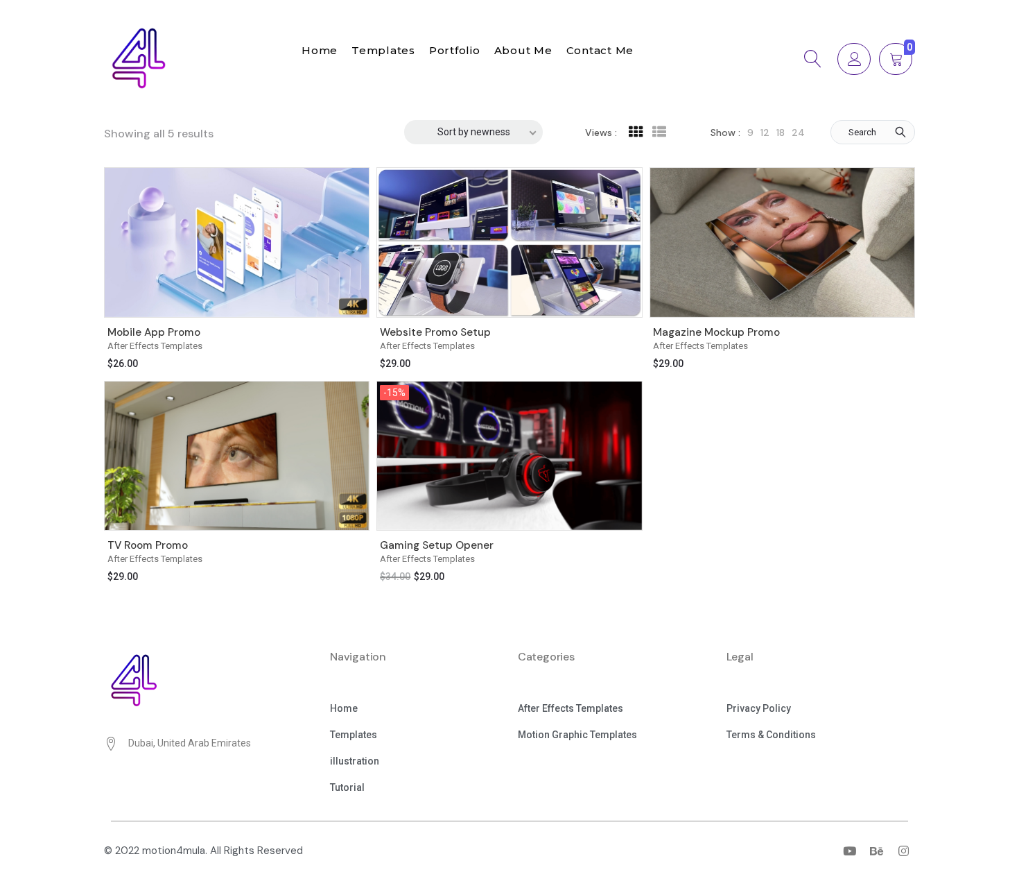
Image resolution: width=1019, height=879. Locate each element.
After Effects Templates (154, 346)
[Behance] (876, 850)
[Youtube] (849, 850)
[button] (344, 709)
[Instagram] (903, 850)
